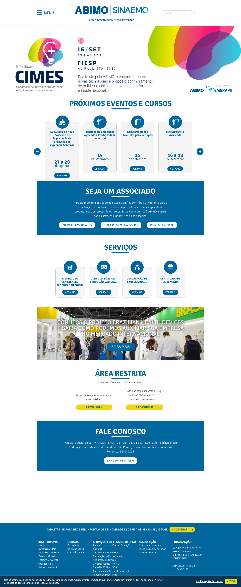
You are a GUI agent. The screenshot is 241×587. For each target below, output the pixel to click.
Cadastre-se (144, 407)
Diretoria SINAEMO (48, 552)
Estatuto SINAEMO (48, 559)
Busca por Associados (77, 225)
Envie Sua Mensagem (120, 460)
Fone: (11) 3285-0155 (120, 451)
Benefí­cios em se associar (152, 549)
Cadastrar (179, 529)
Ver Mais (62, 175)
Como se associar (162, 225)
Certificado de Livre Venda (106, 552)
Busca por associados (150, 545)
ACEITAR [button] (231, 581)
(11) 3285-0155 (180, 569)
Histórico (43, 545)
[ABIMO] (112, 13)
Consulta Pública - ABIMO (106, 563)
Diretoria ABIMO (47, 549)
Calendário (73, 545)
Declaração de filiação (104, 559)
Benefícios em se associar (121, 225)
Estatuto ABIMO (46, 556)
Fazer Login (94, 407)
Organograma (45, 563)
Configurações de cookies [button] (209, 581)
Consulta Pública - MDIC (105, 567)
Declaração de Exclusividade (107, 556)
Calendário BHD (75, 549)
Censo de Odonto (76, 552)
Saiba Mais (120, 347)
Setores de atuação (48, 567)
